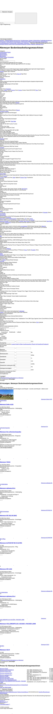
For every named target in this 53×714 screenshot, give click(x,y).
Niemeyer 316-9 (5, 649)
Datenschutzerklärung (23, 692)
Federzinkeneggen (36, 41)
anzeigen (3, 376)
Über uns (2, 687)
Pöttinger (33, 44)
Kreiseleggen (17, 41)
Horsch (10, 44)
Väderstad (38, 44)
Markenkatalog (3, 693)
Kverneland (18, 44)
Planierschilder (13, 43)
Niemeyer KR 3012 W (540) (8, 515)
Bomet (6, 44)
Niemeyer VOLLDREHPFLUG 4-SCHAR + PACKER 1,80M (18, 623)
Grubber (31, 40)
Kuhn (13, 44)
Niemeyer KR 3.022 (6, 569)
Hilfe (6, 687)
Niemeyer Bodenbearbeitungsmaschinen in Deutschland (14, 685)
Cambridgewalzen (4, 43)
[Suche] (26, 18)
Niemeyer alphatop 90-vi (7, 596)
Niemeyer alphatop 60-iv (7, 488)
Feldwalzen (26, 43)
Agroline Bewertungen (44, 692)
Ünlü (42, 44)
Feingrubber (3, 41)
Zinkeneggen (20, 43)
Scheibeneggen (24, 40)
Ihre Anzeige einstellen (6, 447)
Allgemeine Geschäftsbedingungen (8, 692)
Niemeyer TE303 (5, 462)
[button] (26, 31)
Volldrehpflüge (36, 40)
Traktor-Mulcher (10, 41)
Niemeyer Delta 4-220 (6, 404)
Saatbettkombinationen (46, 40)
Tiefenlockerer (24, 41)
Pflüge (29, 41)
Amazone (2, 44)
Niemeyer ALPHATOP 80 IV (11, 543)
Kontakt (9, 687)
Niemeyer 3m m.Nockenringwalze (10, 432)
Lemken (29, 44)
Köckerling (23, 44)
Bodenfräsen (44, 41)
